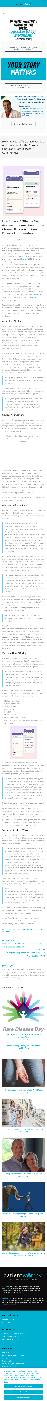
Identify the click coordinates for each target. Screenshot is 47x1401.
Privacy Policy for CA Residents (13, 1364)
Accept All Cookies (23, 1397)
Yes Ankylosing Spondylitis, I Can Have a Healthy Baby (23, 1046)
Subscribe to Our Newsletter (12, 1334)
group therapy (27, 929)
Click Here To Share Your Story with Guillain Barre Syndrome (23, 48)
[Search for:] (12, 13)
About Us (5, 1353)
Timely (36, 240)
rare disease (6, 931)
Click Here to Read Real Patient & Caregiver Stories (23, 87)
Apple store (9, 297)
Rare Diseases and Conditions (13, 1355)
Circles (23, 259)
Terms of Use (7, 1358)
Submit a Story (7, 1322)
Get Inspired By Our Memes (12, 1339)
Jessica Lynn (6, 240)
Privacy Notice (7, 1361)
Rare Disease (28, 240)
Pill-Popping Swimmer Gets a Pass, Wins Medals (23, 1090)
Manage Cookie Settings (23, 1386)
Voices (13, 931)
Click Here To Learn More (23, 124)
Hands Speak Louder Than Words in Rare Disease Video (24, 1035)
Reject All (23, 1392)
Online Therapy (38, 929)
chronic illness (11, 929)
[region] (23, 1384)
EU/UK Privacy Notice (9, 1366)
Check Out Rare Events (10, 1336)
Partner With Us (8, 1320)
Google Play (37, 294)
